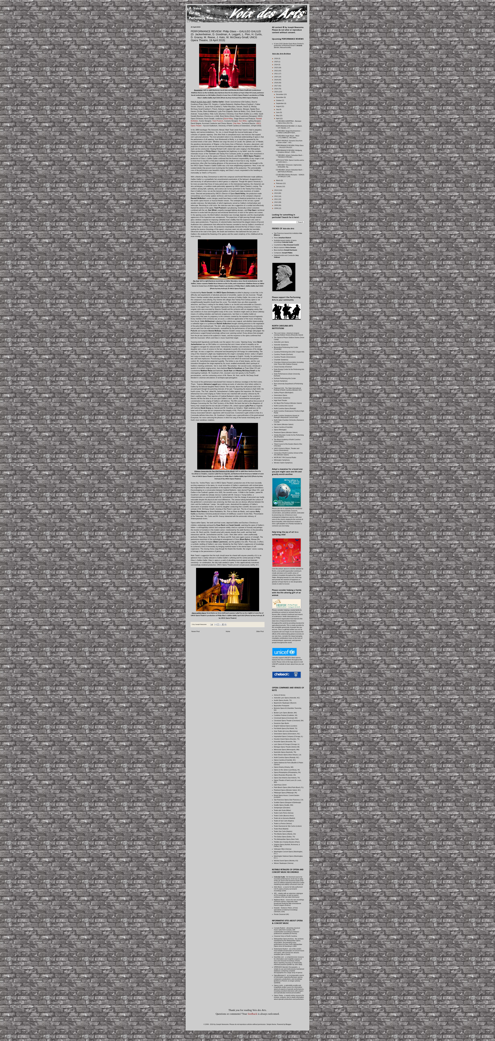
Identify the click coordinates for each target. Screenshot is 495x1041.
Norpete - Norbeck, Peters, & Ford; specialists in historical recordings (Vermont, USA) (286, 910)
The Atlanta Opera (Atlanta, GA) (285, 834)
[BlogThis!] (218, 624)
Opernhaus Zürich (280, 785)
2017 (276, 86)
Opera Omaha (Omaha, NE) (283, 767)
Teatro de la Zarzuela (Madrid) (284, 818)
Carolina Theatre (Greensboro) (285, 357)
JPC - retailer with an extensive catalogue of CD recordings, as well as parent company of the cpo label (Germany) (288, 895)
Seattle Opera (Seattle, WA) (283, 805)
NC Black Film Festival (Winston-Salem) (288, 403)
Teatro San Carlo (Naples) (283, 831)
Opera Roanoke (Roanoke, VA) (285, 775)
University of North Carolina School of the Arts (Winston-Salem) (288, 454)
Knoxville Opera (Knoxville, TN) (285, 742)
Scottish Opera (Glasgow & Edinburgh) (287, 802)
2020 (276, 77)
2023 (276, 67)
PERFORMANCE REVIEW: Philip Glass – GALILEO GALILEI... (290, 146)
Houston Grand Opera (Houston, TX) (286, 739)
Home (228, 631)
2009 (276, 205)
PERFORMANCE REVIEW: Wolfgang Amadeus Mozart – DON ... (289, 151)
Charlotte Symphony (281, 360)
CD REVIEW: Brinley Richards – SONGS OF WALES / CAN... (290, 175)
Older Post (260, 631)
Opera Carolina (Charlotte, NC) (285, 760)
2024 (276, 65)
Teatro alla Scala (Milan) (282, 810)
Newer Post (195, 631)
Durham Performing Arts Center (285, 378)
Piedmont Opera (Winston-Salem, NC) (287, 790)
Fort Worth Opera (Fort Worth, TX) (285, 728)
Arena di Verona (279, 695)
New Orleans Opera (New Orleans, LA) (287, 755)
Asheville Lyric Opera (281, 342)
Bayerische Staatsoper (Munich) (285, 703)
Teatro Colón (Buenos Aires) (284, 816)
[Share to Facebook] (223, 624)
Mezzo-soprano (285, 247)
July (277, 109)
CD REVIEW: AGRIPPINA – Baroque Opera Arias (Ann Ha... (288, 122)
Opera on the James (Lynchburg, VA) (287, 770)
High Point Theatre (280, 400)
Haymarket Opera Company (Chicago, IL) (288, 736)
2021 (276, 74)
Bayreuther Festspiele (281, 706)
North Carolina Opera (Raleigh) (285, 408)
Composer (283, 253)
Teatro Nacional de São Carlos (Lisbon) (288, 826)
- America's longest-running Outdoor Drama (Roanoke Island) (288, 334)
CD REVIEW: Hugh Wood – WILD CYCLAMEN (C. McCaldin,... (287, 137)
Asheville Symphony (281, 345)
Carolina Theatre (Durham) (283, 354)
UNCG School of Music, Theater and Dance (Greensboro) (286, 449)
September (280, 103)
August (278, 106)
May (277, 115)
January (279, 186)
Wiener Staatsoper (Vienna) (283, 863)
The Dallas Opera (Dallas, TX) (284, 837)
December (280, 94)
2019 (276, 80)
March (278, 180)
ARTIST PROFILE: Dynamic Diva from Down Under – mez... (289, 141)
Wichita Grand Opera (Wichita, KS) (286, 861)
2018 (276, 83)
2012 (276, 196)
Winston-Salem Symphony (283, 463)
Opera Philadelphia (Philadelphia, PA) (287, 772)
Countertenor (286, 245)
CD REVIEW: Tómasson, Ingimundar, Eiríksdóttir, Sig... (289, 166)
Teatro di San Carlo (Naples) (284, 821)
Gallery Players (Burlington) (283, 393)
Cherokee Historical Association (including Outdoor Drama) (289, 363)
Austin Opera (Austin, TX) (283, 700)
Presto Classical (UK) (281, 914)
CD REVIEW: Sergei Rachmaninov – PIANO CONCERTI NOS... (289, 132)
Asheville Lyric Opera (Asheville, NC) (287, 698)
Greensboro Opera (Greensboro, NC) (287, 734)
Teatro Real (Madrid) (281, 829)
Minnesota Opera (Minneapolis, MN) (286, 750)
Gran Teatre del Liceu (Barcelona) (286, 731)
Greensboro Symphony (282, 398)
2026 (276, 58)
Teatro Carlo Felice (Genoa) (283, 813)
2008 (276, 208)
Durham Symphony (280, 381)
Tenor (282, 238)
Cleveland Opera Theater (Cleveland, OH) (288, 721)
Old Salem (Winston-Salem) (283, 424)
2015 (276, 92)
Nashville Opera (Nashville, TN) (285, 752)
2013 (276, 193)
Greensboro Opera (280, 395)
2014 (276, 190)
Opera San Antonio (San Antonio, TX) (287, 778)
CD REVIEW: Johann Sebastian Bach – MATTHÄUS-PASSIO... (289, 171)
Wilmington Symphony (282, 460)
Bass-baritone (285, 250)
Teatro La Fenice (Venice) (283, 823)
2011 (276, 199)
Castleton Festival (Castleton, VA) (285, 715)
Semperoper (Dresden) (282, 808)
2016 (276, 89)
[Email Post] (211, 624)
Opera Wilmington (280, 430)
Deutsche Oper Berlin (281, 723)
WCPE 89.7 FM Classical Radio (285, 457)
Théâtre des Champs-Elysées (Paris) (287, 842)
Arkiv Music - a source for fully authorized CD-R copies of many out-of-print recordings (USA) (288, 889)
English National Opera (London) (285, 726)
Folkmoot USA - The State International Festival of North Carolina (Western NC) (288, 389)
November (280, 97)
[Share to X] (220, 624)
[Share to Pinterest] (225, 624)
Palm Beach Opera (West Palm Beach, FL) (289, 787)
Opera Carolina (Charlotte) (283, 427)
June (278, 112)
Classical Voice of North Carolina (285, 936)
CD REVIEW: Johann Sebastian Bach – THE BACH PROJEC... (289, 156)
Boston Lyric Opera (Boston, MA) (285, 713)
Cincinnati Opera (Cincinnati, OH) (285, 718)
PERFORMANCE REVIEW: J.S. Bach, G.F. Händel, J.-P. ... (289, 127)
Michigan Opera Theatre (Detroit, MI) (286, 747)
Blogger (288, 1024)
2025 (276, 62)
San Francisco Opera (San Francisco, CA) (288, 800)
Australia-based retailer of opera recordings (285, 241)
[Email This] (215, 624)
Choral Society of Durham (283, 367)
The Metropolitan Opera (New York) (286, 839)
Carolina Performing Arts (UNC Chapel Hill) (289, 352)
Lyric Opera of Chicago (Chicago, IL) (286, 744)
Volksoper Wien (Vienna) (282, 849)
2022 (276, 71)
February (279, 183)
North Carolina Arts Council (283, 406)
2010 (276, 202)
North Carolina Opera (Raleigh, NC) (286, 757)
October (279, 100)
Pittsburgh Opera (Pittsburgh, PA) (285, 793)
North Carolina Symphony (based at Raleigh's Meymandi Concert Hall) (286, 416)
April (278, 118)
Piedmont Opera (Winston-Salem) (286, 432)
